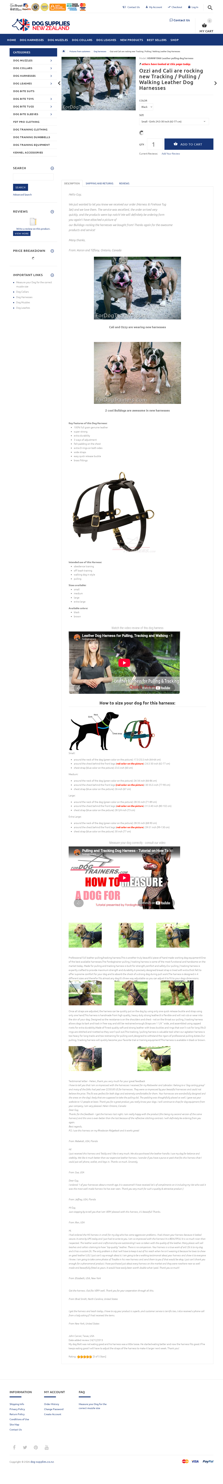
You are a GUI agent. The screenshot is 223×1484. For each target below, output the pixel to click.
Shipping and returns (99, 183)
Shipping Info (17, 1404)
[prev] (59, 83)
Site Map (14, 1424)
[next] (216, 83)
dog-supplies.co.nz (42, 1461)
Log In (195, 7)
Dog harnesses (100, 51)
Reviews (124, 183)
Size (141, 114)
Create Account (52, 1414)
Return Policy (17, 1414)
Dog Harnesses (24, 297)
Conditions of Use (19, 1419)
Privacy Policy (17, 1409)
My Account (155, 7)
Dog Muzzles (23, 302)
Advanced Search (22, 194)
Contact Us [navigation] (134, 7)
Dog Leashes (23, 307)
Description (72, 183)
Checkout (177, 7)
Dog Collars (22, 291)
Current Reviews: (148, 153)
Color (143, 100)
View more (22, 233)
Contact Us (182, 20)
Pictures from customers (80, 51)
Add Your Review (171, 153)
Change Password (53, 1409)
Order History (51, 1404)
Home (63, 51)
